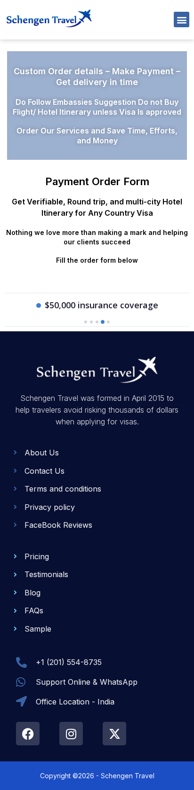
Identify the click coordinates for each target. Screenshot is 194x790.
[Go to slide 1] (85, 322)
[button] (181, 19)
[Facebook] (28, 733)
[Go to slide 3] (97, 322)
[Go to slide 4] (102, 322)
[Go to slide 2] (91, 322)
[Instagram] (71, 733)
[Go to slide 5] (108, 322)
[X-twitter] (114, 733)
